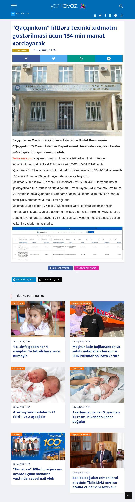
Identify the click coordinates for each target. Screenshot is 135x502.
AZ (12, 13)
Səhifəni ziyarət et (59, 270)
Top (128, 495)
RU (17, 13)
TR (27, 13)
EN (22, 13)
